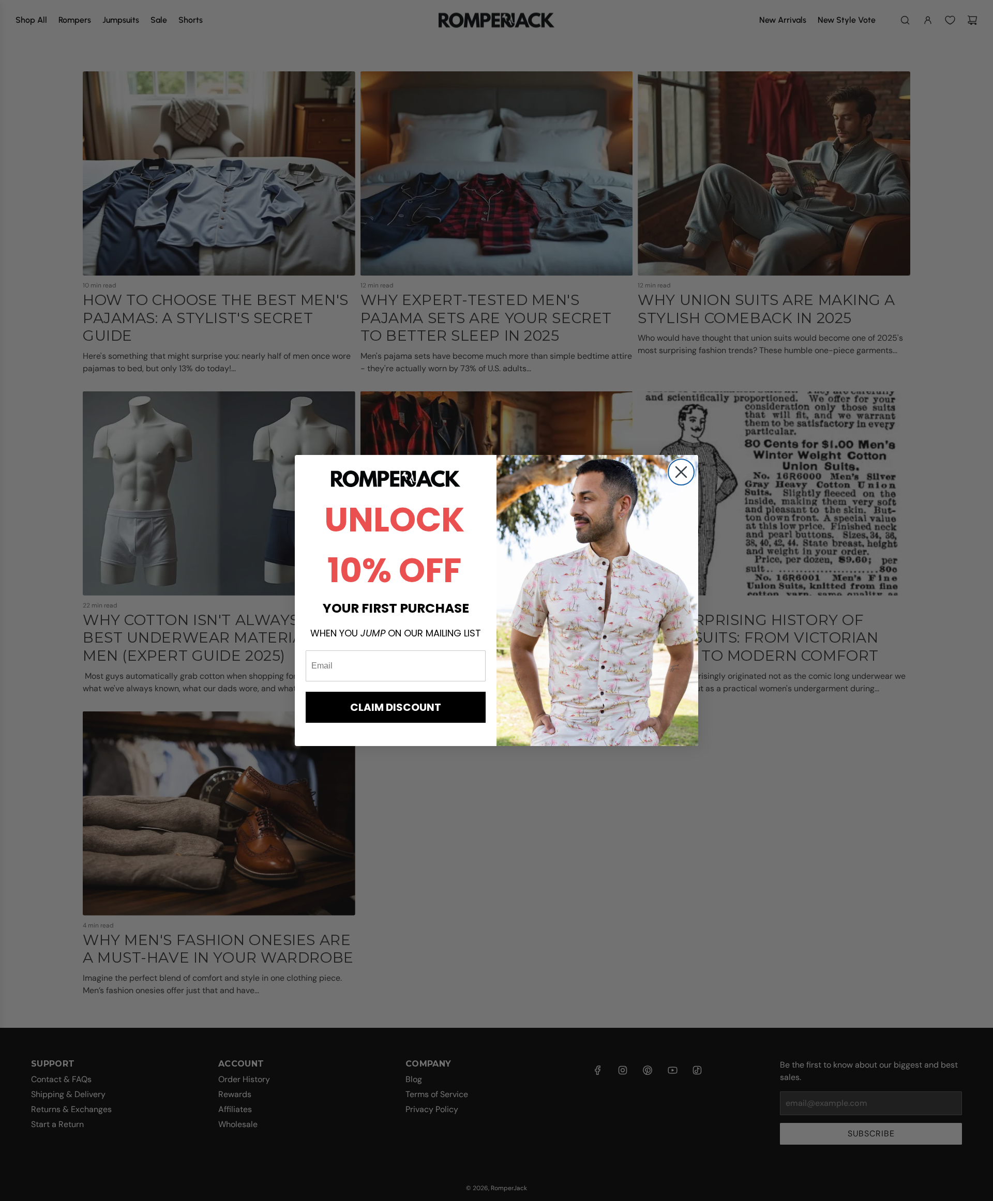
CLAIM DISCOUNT (395, 707)
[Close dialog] (681, 472)
